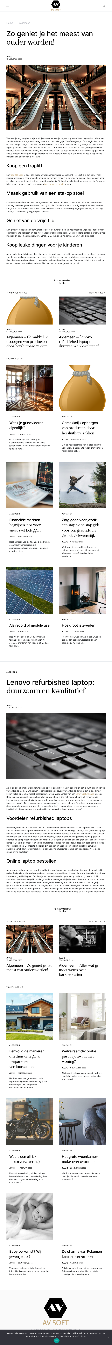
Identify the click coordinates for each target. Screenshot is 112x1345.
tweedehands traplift (54, 184)
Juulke (9, 57)
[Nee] (108, 1337)
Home (9, 22)
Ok (56, 1340)
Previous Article (18, 293)
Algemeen (24, 22)
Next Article (96, 293)
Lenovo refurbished (85, 794)
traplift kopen (16, 175)
